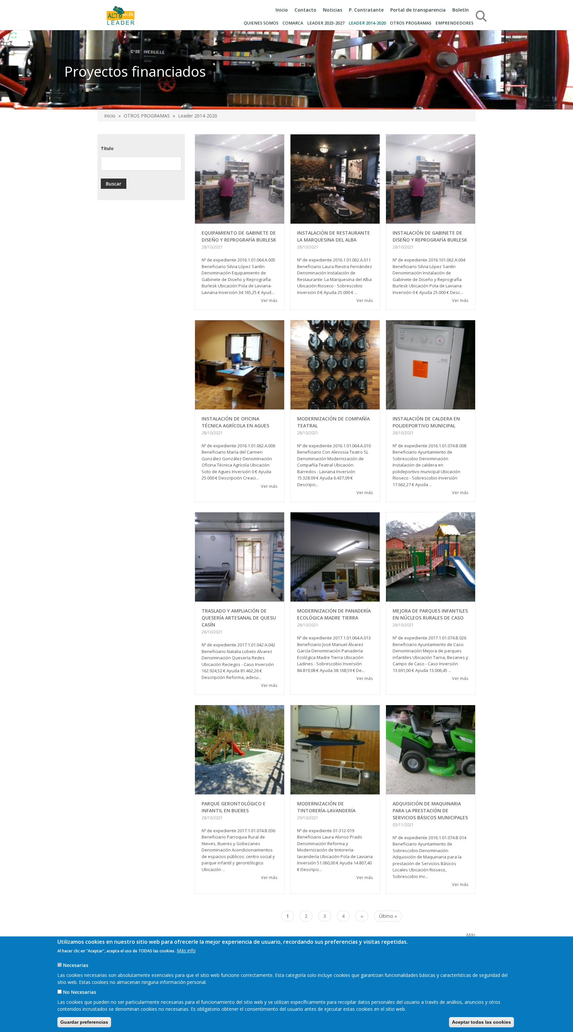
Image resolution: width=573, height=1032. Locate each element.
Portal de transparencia (418, 10)
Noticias (332, 10)
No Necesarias (79, 992)
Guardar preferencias (84, 1022)
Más (471, 935)
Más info (186, 950)
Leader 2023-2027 (326, 23)
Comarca (293, 23)
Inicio (282, 10)
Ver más (269, 300)
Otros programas (410, 23)
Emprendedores (454, 23)
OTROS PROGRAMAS (147, 115)
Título (107, 148)
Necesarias (75, 965)
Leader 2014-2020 (367, 23)
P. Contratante (366, 10)
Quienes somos (261, 23)
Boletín (460, 10)
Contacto (305, 10)
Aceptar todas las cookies (481, 1022)
